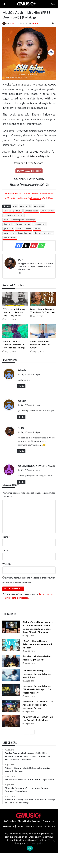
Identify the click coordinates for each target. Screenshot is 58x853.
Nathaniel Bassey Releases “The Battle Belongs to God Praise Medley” (37, 689)
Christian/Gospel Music (14, 215)
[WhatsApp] (40, 245)
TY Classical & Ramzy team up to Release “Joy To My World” (13, 312)
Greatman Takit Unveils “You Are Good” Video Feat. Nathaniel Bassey (38, 704)
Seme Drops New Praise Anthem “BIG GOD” (40, 344)
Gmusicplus (35, 198)
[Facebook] (18, 245)
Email (5, 550)
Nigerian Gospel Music (43, 233)
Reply (21, 386)
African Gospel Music (12, 211)
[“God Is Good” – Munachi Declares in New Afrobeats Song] (15, 331)
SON (12, 23)
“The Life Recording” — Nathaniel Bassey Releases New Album (37, 674)
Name (6, 537)
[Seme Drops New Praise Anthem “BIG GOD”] (43, 331)
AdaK (15, 206)
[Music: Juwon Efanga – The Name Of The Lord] (43, 299)
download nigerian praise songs (17, 224)
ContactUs (41, 826)
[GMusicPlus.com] (26, 3)
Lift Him (37, 229)
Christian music (31, 211)
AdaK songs (39, 206)
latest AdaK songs (23, 229)
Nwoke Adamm (10, 238)
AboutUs (30, 826)
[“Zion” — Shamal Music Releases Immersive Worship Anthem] (11, 645)
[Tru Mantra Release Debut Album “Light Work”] (11, 661)
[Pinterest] (33, 245)
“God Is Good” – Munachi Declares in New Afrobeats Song (13, 344)
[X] (25, 245)
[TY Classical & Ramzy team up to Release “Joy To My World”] (15, 299)
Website (6, 564)
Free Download (39, 224)
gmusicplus (8, 229)
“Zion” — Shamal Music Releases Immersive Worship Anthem (38, 644)
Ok (29, 848)
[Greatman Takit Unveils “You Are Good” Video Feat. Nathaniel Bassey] (11, 706)
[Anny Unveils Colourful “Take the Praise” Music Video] (11, 721)
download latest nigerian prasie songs (19, 220)
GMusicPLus (9, 826)
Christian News (47, 211)
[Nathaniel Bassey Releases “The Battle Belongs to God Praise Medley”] (11, 690)
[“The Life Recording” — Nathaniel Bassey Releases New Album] (11, 675)
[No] (54, 841)
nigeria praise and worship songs (17, 233)
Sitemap (20, 826)
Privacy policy (36, 843)
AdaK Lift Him (25, 206)
